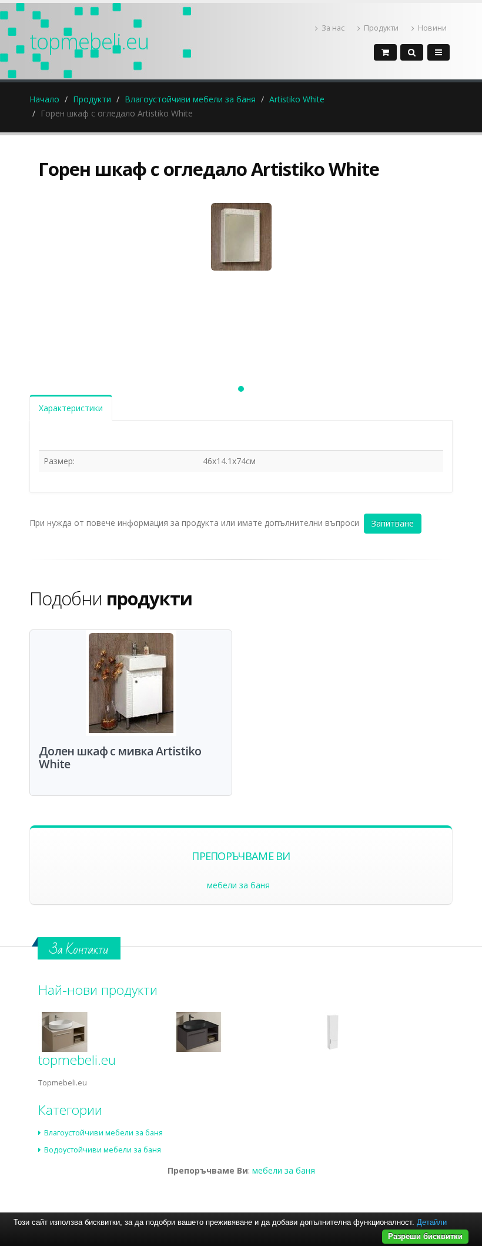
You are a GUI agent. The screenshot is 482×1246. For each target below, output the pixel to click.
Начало (44, 99)
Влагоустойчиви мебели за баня (190, 99)
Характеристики (71, 408)
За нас (333, 28)
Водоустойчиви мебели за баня (102, 1150)
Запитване (392, 523)
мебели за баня (238, 885)
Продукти (381, 28)
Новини (432, 28)
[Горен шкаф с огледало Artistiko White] (241, 283)
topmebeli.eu (89, 41)
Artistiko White (296, 99)
